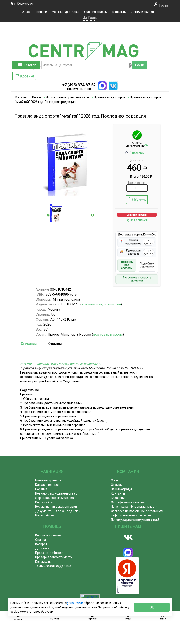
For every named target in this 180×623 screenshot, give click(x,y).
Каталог (30, 65)
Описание (29, 344)
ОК (152, 607)
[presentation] (48, 215)
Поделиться (138, 220)
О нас (26, 12)
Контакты (119, 12)
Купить (140, 200)
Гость (163, 5)
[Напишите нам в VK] (113, 85)
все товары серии (108, 334)
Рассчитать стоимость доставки (137, 279)
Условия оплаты (95, 12)
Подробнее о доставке (147, 265)
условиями (75, 603)
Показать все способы (127, 265)
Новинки (41, 12)
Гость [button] (92, 18)
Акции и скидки (142, 12)
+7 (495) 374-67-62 (79, 84)
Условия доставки (65, 12)
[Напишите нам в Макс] (102, 85)
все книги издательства (101, 304)
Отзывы (55, 344)
